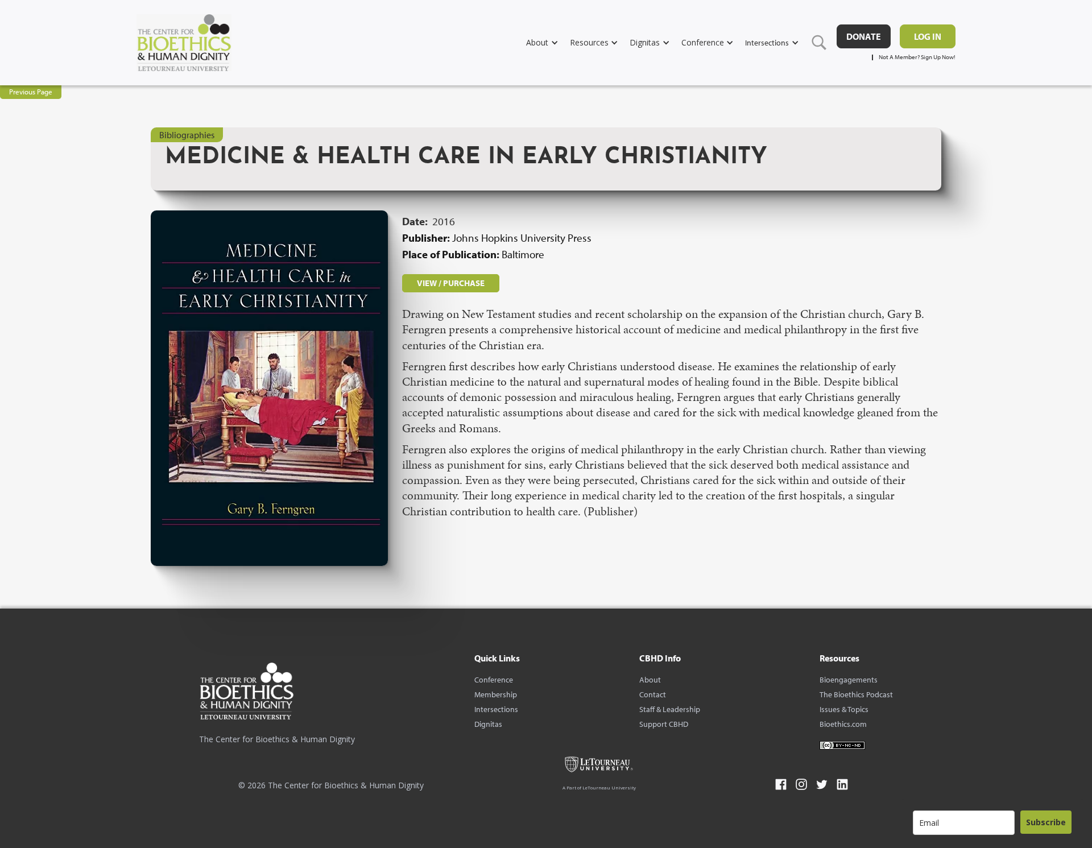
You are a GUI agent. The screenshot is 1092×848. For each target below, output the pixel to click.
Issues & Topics (844, 709)
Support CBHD (663, 724)
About (650, 680)
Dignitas (488, 724)
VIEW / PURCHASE (451, 283)
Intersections (496, 709)
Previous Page (30, 91)
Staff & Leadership (669, 709)
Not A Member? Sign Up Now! (917, 57)
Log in (927, 36)
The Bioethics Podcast (856, 694)
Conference (493, 680)
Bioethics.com (843, 724)
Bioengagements (849, 680)
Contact (652, 694)
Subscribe (1046, 822)
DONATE (863, 36)
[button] (548, 42)
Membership (495, 694)
